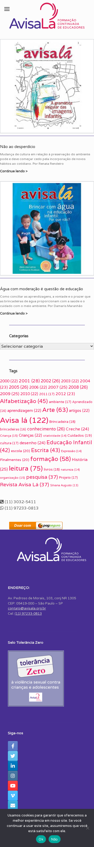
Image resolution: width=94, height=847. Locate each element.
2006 (38, 387)
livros (52, 469)
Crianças (30, 435)
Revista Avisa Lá (24, 484)
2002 (50, 381)
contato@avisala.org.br (27, 608)
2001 (29, 381)
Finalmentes (14, 459)
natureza (70, 469)
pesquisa (42, 477)
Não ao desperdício (17, 146)
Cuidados (79, 435)
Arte (55, 410)
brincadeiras (13, 429)
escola (20, 450)
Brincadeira (62, 421)
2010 (29, 393)
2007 (57, 387)
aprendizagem (24, 410)
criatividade (54, 435)
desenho (32, 442)
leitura (26, 468)
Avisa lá (24, 420)
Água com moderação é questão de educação (41, 289)
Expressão (71, 451)
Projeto (68, 477)
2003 (70, 380)
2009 (9, 393)
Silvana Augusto (64, 485)
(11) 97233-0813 (28, 613)
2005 (18, 387)
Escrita (45, 450)
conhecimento (46, 429)
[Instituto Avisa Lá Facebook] (13, 746)
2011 (47, 394)
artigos (79, 410)
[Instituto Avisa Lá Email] (13, 805)
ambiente (60, 402)
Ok (41, 839)
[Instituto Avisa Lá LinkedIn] (13, 766)
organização (12, 477)
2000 (9, 380)
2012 (65, 393)
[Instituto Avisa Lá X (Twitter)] (13, 756)
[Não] (87, 828)
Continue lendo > (14, 171)
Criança (9, 435)
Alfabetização (24, 401)
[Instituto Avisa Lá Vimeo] (13, 796)
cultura (9, 443)
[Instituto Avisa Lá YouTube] (13, 786)
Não (54, 839)
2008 (78, 387)
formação (50, 459)
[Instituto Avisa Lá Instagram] (13, 776)
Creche (77, 428)
